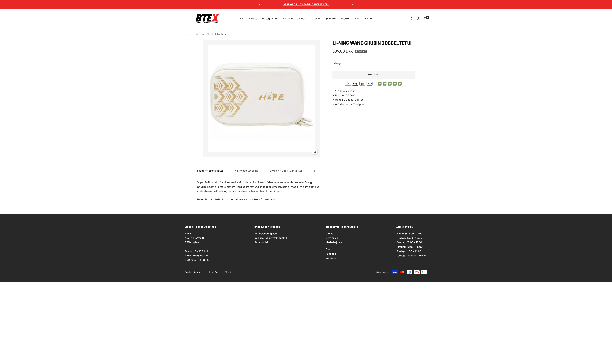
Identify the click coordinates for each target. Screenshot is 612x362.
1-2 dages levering (247, 171)
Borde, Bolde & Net (294, 18)
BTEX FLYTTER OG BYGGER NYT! (306, 4)
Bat (242, 18)
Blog (357, 18)
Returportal (261, 242)
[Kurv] (425, 18)
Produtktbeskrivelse (210, 171)
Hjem (187, 34)
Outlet (369, 18)
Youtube (331, 258)
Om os (329, 233)
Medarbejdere (334, 242)
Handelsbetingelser (266, 233)
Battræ (253, 18)
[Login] (418, 18)
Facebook (331, 253)
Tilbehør (315, 18)
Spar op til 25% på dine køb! (286, 171)
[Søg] (412, 18)
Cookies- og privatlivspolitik (270, 237)
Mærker (345, 18)
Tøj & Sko (330, 18)
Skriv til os (332, 237)
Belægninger (270, 18)
